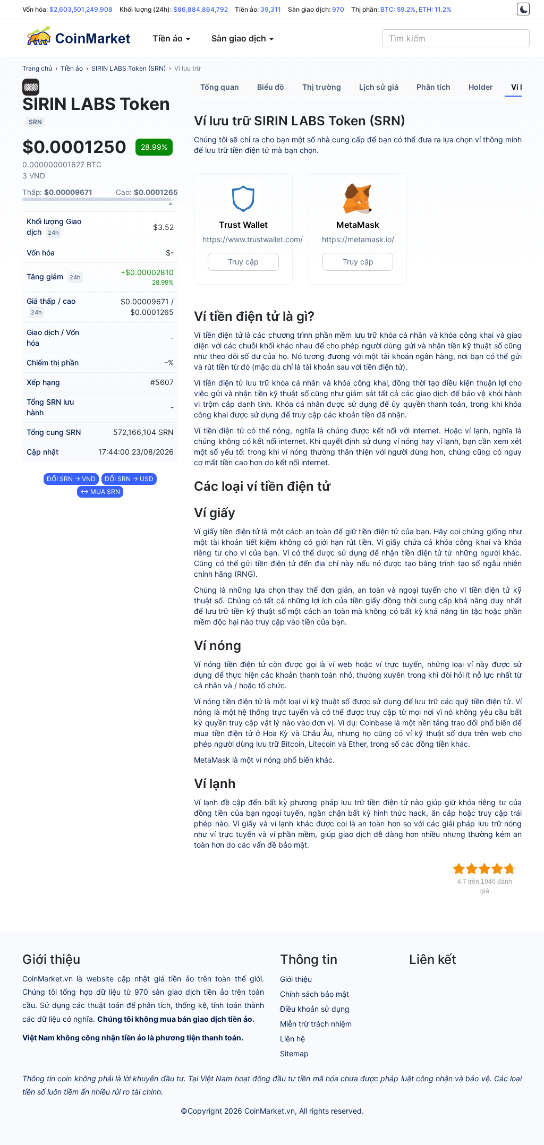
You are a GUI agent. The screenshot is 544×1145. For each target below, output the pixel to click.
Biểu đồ (270, 86)
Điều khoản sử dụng (315, 1008)
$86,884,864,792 (200, 9)
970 (338, 9)
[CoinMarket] (78, 38)
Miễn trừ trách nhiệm (316, 1023)
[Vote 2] (471, 868)
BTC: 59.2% (397, 9)
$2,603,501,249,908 (81, 9)
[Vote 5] (510, 868)
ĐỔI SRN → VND (71, 479)
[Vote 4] (497, 868)
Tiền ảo (72, 68)
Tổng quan (219, 86)
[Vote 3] (484, 868)
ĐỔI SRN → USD (129, 479)
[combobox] (456, 38)
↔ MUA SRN (100, 491)
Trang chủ (37, 68)
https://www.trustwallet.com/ (243, 239)
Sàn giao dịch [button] (239, 38)
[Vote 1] (459, 868)
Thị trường (321, 86)
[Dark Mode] (523, 9)
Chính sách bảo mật (314, 993)
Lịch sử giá (378, 86)
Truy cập (243, 261)
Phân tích (433, 86)
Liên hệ (292, 1038)
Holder (481, 86)
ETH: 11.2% (435, 9)
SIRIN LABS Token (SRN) (128, 68)
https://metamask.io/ (358, 239)
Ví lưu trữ (187, 68)
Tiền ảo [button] (168, 38)
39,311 (270, 9)
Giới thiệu (296, 979)
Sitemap (294, 1053)
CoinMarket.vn (269, 1110)
